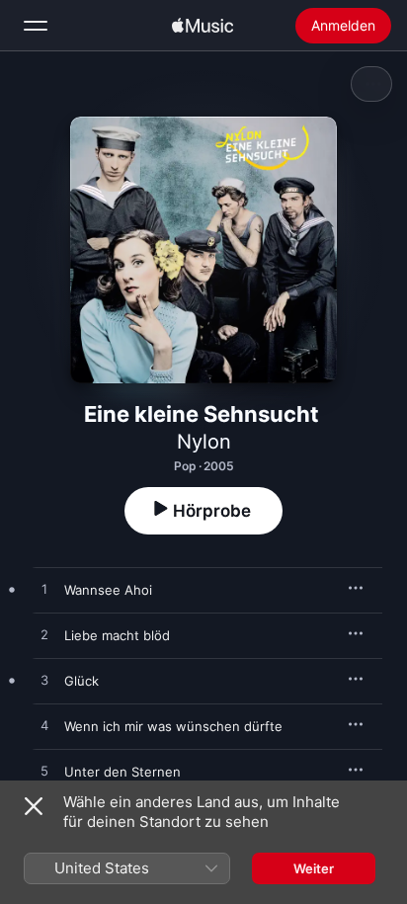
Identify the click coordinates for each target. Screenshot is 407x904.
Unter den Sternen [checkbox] (122, 772)
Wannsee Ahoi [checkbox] (108, 590)
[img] (202, 26)
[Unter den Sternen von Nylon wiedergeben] (44, 772)
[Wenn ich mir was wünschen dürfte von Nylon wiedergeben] (44, 726)
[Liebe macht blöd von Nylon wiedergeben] (44, 635)
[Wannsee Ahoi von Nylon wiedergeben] (44, 590)
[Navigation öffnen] (35, 25)
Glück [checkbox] (81, 681)
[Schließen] (33, 806)
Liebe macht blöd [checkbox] (117, 635)
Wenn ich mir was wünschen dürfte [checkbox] (173, 726)
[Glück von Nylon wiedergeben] (44, 681)
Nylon (204, 441)
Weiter (313, 868)
